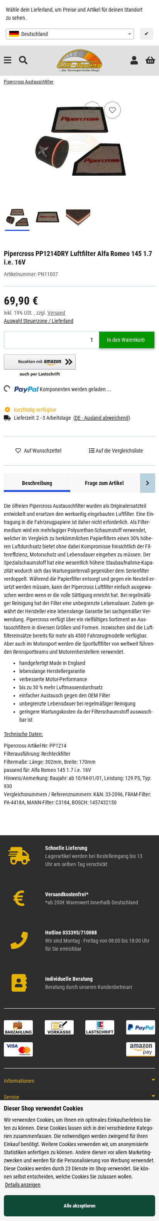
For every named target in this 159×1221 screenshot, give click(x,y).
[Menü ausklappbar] (7, 60)
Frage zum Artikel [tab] (104, 483)
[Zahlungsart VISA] (18, 1049)
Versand (56, 313)
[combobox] (70, 34)
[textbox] (70, 34)
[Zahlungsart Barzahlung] (18, 1027)
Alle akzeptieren (79, 1206)
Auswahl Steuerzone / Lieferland (38, 321)
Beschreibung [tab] (37, 483)
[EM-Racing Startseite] (79, 60)
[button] (134, 60)
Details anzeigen (23, 1185)
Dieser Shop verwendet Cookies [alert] (43, 1108)
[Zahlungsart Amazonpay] (140, 1049)
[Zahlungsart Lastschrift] (99, 1027)
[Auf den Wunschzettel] (112, 110)
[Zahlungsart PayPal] (140, 1027)
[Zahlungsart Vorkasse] (59, 1027)
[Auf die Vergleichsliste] (92, 110)
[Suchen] (23, 60)
